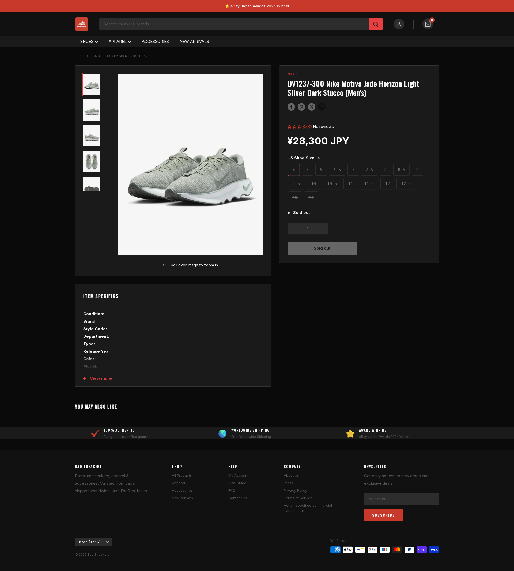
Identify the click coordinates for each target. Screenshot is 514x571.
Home (80, 56)
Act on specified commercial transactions (308, 507)
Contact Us (237, 498)
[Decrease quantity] (293, 228)
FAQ (231, 490)
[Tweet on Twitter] (311, 107)
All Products (182, 475)
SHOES (86, 41)
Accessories (182, 490)
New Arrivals (182, 498)
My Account (238, 475)
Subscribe (383, 515)
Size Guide (237, 483)
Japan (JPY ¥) (89, 542)
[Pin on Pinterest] (301, 107)
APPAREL (118, 41)
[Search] (376, 24)
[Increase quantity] (321, 228)
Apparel (178, 483)
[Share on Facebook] (291, 107)
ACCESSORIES (155, 41)
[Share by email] (322, 107)
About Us (291, 475)
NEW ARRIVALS (194, 41)
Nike (293, 74)
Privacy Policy (295, 490)
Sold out (322, 247)
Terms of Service (298, 498)
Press (288, 483)
